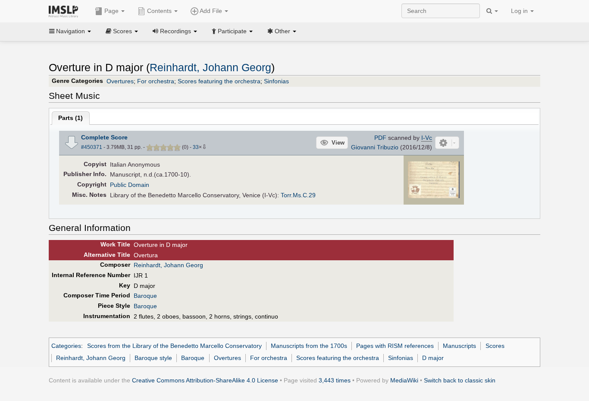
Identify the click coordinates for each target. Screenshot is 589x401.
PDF (380, 137)
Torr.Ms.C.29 (298, 195)
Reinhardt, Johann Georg (210, 67)
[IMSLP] (65, 11)
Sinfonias (276, 81)
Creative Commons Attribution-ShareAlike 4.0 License (205, 380)
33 (196, 147)
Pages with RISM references (395, 345)
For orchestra (155, 81)
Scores (495, 345)
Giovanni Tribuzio (374, 147)
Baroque (145, 295)
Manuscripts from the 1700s (309, 345)
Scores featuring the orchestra (219, 81)
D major (433, 357)
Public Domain (129, 184)
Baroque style (153, 357)
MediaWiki (404, 380)
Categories (66, 345)
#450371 (91, 147)
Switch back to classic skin (459, 380)
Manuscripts (459, 345)
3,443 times (335, 380)
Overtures (120, 81)
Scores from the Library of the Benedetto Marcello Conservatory (174, 345)
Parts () (70, 117)
